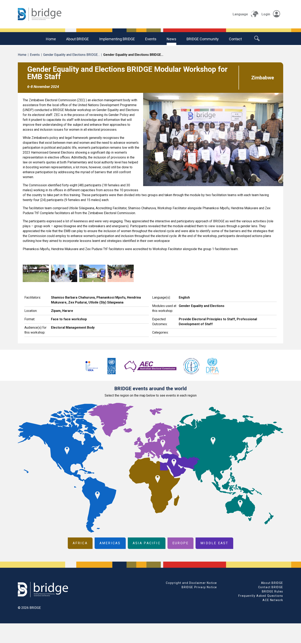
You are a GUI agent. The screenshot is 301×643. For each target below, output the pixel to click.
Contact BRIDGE (270, 587)
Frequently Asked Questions (260, 595)
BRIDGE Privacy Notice (199, 587)
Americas (110, 543)
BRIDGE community (203, 39)
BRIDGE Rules (272, 591)
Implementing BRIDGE (117, 39)
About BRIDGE (77, 39)
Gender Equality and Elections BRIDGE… (71, 55)
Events (150, 39)
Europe (180, 543)
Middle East (214, 543)
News (171, 39)
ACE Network (273, 600)
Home (51, 39)
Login (265, 14)
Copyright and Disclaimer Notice (191, 583)
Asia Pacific (147, 543)
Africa (80, 543)
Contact (235, 39)
